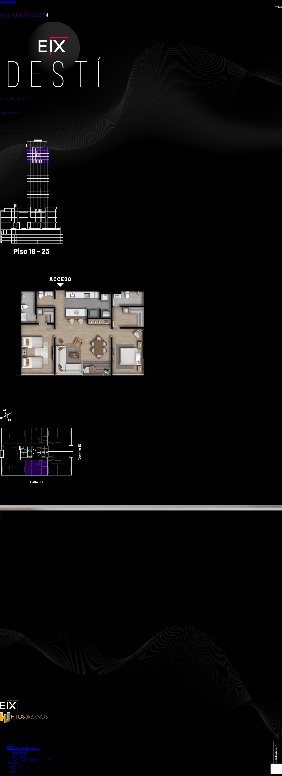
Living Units (13, 763)
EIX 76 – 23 (19, 757)
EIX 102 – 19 (20, 751)
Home (10, 745)
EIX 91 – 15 (19, 754)
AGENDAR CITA (275, 754)
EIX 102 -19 (19, 766)
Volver (278, 7)
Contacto (11, 771)
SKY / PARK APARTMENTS (23, 748)
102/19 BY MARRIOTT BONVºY (31, 760)
